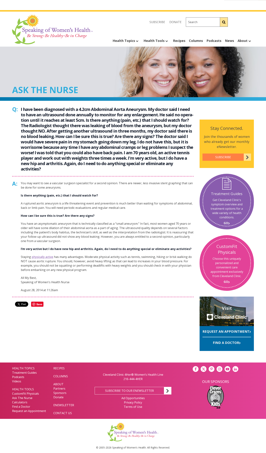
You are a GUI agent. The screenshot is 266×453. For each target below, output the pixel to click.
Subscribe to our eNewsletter (129, 391)
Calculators (19, 402)
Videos (16, 381)
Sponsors (59, 393)
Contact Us (62, 413)
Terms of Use (133, 407)
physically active (42, 257)
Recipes (179, 40)
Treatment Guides (24, 373)
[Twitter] (243, 22)
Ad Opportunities (133, 398)
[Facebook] (235, 22)
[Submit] (224, 22)
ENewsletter (63, 405)
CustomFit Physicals (25, 394)
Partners (59, 389)
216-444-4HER (133, 379)
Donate (175, 22)
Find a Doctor (226, 342)
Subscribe (157, 22)
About (243, 40)
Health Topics (124, 40)
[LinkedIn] (235, 369)
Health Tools (154, 40)
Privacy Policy (133, 402)
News (229, 40)
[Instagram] (251, 22)
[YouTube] (227, 369)
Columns (196, 40)
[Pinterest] (211, 369)
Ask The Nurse (22, 398)
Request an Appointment (225, 331)
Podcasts (213, 40)
